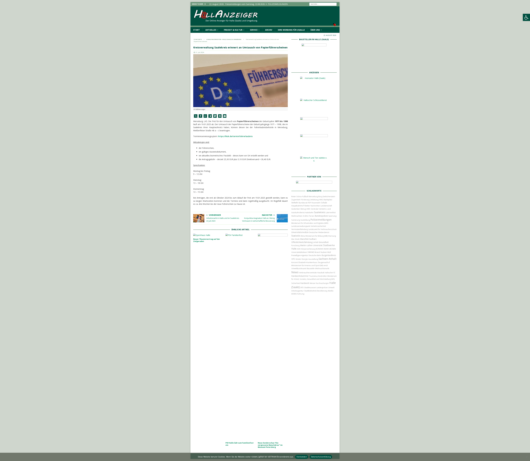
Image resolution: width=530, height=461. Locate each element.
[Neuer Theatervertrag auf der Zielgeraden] (208, 235)
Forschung (295, 245)
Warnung (332, 236)
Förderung (305, 200)
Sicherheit (295, 283)
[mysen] (314, 151)
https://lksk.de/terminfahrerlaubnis (235, 136)
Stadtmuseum (310, 287)
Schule (324, 202)
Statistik (295, 235)
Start (196, 30)
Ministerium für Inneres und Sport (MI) (307, 265)
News (295, 272)
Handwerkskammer (300, 276)
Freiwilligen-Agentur (299, 255)
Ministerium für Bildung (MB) (316, 236)
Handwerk (304, 283)
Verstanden (301, 457)
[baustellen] (314, 66)
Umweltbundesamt (298, 268)
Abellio (330, 291)
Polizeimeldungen (321, 219)
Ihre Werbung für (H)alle (291, 30)
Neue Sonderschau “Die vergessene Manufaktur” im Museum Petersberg (270, 445)
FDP (309, 203)
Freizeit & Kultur (233, 30)
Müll (329, 252)
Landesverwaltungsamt (300, 226)
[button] (526, 17)
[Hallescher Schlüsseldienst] (314, 112)
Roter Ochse (296, 196)
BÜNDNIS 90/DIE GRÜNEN (326, 249)
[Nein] (526, 456)
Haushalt (320, 272)
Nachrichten (315, 206)
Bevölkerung (322, 291)
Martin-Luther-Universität (311, 245)
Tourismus (313, 276)
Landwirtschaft (326, 206)
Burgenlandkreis (329, 255)
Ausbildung (305, 220)
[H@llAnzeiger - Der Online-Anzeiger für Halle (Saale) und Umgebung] (265, 25)
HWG (321, 200)
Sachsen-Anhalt (327, 258)
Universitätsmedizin (300, 232)
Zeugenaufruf (324, 262)
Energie (305, 259)
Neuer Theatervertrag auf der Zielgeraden (206, 240)
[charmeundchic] (314, 129)
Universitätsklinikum (299, 252)
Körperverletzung (308, 249)
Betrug (303, 209)
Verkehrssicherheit (318, 226)
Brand (317, 252)
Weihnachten (296, 216)
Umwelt (331, 287)
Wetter (307, 205)
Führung (300, 294)
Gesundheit (324, 242)
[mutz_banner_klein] (314, 184)
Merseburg (313, 196)
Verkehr (294, 202)
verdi (326, 265)
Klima (303, 236)
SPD (302, 287)
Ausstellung (313, 259)
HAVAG (311, 252)
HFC (293, 259)
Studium (323, 252)
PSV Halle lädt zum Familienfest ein (240, 444)
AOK (299, 249)
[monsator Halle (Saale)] (314, 93)
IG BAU (305, 216)
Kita (292, 239)
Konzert (294, 262)
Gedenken (295, 209)
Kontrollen (322, 276)
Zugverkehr (296, 200)
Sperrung (332, 216)
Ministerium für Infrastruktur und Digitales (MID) (309, 223)
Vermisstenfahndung (299, 229)
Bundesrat (303, 202)
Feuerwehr (316, 202)
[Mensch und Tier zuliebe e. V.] (314, 170)
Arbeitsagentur (297, 291)
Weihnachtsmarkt (322, 268)
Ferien (311, 216)
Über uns (315, 30)
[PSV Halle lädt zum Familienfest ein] (240, 337)
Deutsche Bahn (315, 255)
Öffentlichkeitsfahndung (301, 242)
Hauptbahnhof (297, 205)
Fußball (305, 196)
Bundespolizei (321, 215)
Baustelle (311, 268)
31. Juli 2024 (200, 52)
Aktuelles (210, 30)
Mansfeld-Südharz (308, 239)
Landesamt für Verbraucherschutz (322, 229)
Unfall (315, 242)
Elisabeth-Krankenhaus (307, 262)
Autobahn (309, 212)
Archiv (268, 30)
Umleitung (314, 199)
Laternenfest (331, 212)
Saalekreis (319, 212)
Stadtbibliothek (310, 291)
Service (254, 30)
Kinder (298, 259)
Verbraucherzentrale (308, 272)
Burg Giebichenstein (326, 196)
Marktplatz (328, 199)
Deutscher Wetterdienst (319, 232)
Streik (297, 239)
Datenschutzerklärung (321, 457)
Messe (312, 283)
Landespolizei (322, 287)
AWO (308, 209)
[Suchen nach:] (323, 4)
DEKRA (294, 294)
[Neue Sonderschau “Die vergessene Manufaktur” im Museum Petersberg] (273, 337)
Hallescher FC (330, 272)
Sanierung (295, 220)
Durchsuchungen (322, 283)
